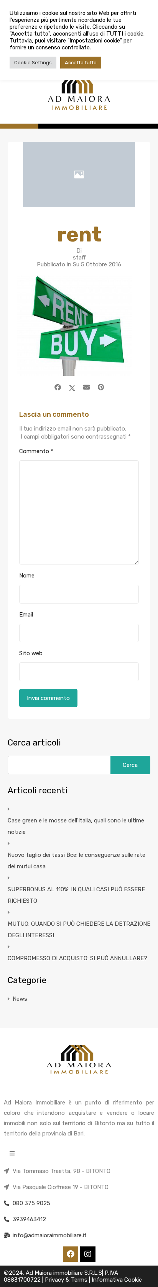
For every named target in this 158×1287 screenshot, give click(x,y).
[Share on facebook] (57, 387)
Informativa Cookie (117, 1279)
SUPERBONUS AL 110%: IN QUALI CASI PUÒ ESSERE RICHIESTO (76, 895)
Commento (36, 451)
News (20, 998)
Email (26, 614)
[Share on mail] (86, 387)
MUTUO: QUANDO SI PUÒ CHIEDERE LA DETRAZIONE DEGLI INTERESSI (79, 929)
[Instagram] (87, 1254)
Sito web (31, 653)
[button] (12, 1153)
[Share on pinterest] (101, 387)
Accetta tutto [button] (81, 62)
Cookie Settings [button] (33, 62)
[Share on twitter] (72, 387)
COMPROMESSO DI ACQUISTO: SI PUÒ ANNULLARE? (77, 958)
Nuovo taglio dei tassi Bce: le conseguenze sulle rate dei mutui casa (76, 860)
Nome (27, 575)
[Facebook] (70, 1254)
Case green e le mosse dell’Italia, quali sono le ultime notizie (76, 826)
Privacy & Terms (67, 1279)
